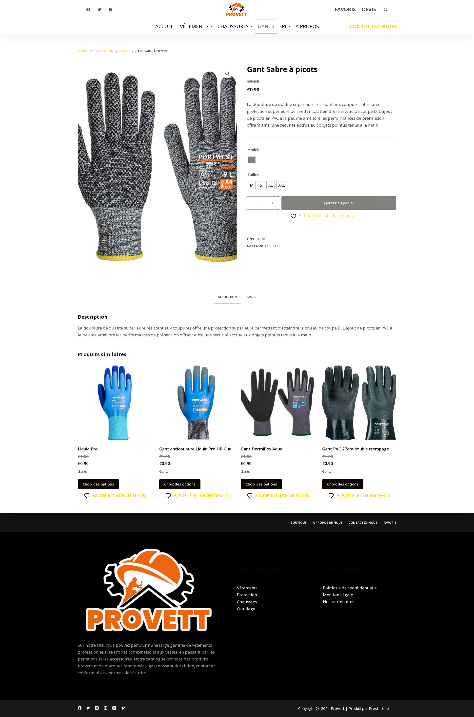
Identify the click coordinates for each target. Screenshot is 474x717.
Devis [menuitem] (369, 9)
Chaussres (247, 601)
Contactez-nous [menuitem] (363, 523)
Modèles (254, 149)
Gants (275, 245)
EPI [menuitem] (282, 26)
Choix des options (98, 484)
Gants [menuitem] (266, 26)
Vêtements (247, 588)
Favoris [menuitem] (345, 9)
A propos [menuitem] (307, 26)
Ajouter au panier (338, 202)
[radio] (251, 160)
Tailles (253, 174)
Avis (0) (251, 297)
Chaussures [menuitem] (233, 26)
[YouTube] (114, 708)
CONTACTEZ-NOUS (373, 26)
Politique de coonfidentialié (350, 588)
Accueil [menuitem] (165, 26)
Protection (247, 595)
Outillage (246, 609)
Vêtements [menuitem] (194, 26)
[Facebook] (88, 9)
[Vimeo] (123, 708)
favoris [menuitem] (389, 523)
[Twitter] (99, 9)
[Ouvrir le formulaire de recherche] (386, 9)
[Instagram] (110, 9)
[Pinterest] (105, 708)
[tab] (227, 297)
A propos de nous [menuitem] (327, 523)
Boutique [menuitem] (299, 523)
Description (227, 297)
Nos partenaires (338, 601)
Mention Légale (338, 595)
